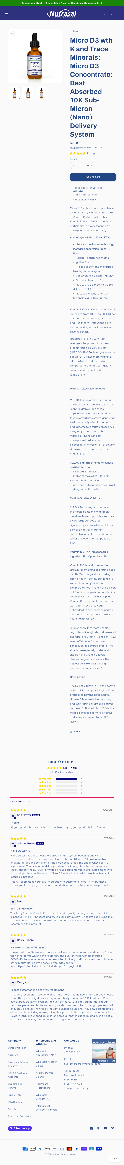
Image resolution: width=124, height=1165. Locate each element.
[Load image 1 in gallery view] (15, 93)
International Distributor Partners (46, 1108)
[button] (6, 13)
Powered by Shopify (70, 1154)
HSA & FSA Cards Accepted (17, 1075)
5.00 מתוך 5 (70, 768)
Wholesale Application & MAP (46, 1053)
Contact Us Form (17, 1048)
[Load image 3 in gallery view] (41, 93)
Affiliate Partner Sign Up (44, 1075)
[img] (18, 810)
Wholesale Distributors (42, 1097)
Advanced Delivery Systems (18, 1064)
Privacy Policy (15, 1095)
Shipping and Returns (15, 1086)
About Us (13, 1055)
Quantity (74, 159)
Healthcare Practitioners (43, 1086)
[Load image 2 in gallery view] (28, 93)
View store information (85, 200)
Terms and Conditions (19, 1116)
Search (12, 1109)
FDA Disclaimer (16, 1102)
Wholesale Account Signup (46, 1064)
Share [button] (77, 731)
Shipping (74, 148)
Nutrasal (56, 1154)
